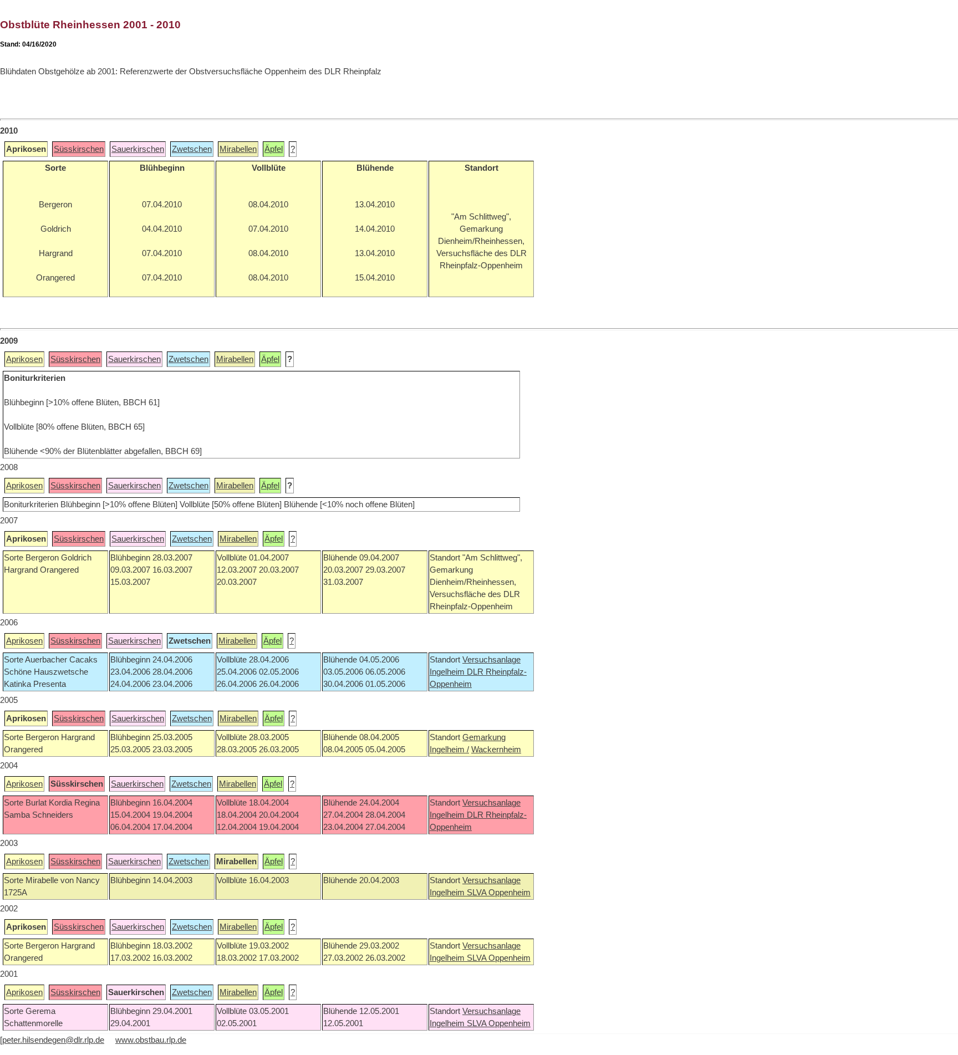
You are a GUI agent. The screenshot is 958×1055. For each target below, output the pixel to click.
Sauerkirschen (137, 149)
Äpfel (273, 149)
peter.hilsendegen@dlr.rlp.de (53, 1040)
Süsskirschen (79, 149)
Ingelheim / (449, 749)
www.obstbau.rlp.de (150, 1040)
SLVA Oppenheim (499, 892)
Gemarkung (484, 737)
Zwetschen (192, 149)
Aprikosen (24, 359)
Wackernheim (496, 749)
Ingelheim (448, 671)
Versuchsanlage (491, 659)
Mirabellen (238, 149)
